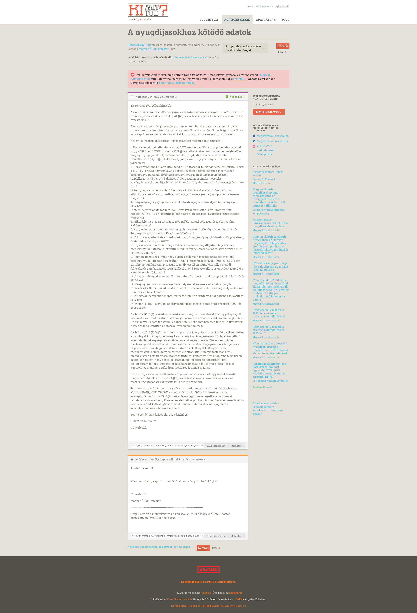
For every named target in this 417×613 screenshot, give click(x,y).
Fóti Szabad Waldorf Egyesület (270, 380)
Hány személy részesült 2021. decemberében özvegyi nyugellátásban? (269, 313)
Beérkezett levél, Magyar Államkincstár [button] (162, 459)
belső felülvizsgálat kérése (177, 82)
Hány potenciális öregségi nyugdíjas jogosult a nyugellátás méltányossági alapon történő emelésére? (270, 348)
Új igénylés (209, 19)
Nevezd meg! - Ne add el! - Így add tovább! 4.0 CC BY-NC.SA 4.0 (208, 606)
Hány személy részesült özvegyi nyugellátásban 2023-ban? (268, 330)
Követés (282, 46)
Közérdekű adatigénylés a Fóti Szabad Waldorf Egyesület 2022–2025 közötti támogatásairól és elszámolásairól (269, 370)
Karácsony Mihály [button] (147, 96)
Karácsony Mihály (140, 45)
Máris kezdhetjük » (268, 112)
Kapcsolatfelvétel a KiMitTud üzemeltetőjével (208, 582)
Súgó (285, 19)
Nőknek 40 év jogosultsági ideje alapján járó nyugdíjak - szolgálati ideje (270, 266)
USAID (238, 599)
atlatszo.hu (145, 19)
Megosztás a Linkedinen (273, 141)
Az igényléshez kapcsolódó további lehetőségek (243, 48)
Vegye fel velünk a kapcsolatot (190, 57)
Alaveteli (206, 593)
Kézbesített (237, 96)
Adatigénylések (237, 19)
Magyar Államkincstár (154, 49)
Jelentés (236, 445)
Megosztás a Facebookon (273, 136)
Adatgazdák (266, 19)
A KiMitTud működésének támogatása (266, 150)
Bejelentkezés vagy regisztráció (268, 6)
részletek (238, 78)
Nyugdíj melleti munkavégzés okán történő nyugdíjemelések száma (270, 223)
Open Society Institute (179, 599)
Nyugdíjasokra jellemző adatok (268, 173)
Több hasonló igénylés (263, 387)
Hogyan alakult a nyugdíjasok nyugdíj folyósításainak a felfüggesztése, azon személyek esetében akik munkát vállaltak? (269, 197)
